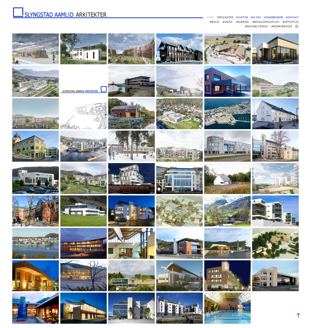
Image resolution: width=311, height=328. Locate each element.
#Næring (242, 22)
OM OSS (256, 17)
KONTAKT (292, 17)
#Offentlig (291, 22)
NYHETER (242, 17)
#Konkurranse (281, 26)
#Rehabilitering (256, 26)
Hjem (210, 17)
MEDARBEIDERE (273, 17)
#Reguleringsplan (265, 22)
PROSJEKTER (225, 17)
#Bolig (214, 22)
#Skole (228, 22)
